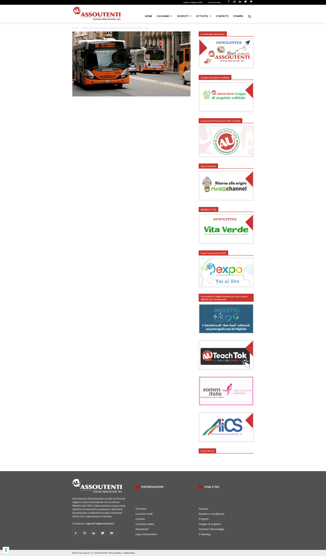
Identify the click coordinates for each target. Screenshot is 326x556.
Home (148, 16)
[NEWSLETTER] (226, 243)
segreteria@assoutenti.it (100, 523)
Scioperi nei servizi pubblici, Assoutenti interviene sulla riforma (112, 27)
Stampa (238, 16)
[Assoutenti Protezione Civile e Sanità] (226, 156)
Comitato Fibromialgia (211, 529)
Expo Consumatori (146, 534)
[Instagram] (234, 3)
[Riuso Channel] (226, 199)
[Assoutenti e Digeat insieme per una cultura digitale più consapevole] (226, 332)
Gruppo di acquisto (210, 524)
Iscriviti (183, 16)
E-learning (204, 534)
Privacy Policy (115, 553)
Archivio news (214, 2)
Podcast (203, 508)
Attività (202, 16)
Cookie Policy (129, 553)
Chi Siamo (163, 16)
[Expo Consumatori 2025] (226, 286)
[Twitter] (245, 3)
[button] (250, 17)
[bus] (131, 95)
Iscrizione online (144, 524)
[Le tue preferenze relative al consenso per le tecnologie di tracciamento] (6, 550)
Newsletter (142, 529)
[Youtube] (251, 3)
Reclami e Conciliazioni (211, 513)
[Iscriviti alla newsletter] (226, 67)
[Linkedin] (239, 3)
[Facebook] (228, 3)
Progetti (204, 519)
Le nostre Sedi (143, 513)
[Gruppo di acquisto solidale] (226, 110)
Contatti (222, 16)
